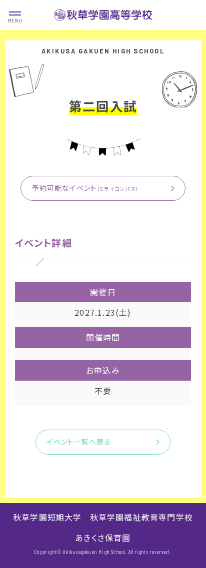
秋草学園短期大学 (47, 517)
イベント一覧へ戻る (78, 442)
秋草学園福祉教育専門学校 (141, 517)
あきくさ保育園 (102, 538)
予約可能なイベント (85, 188)
